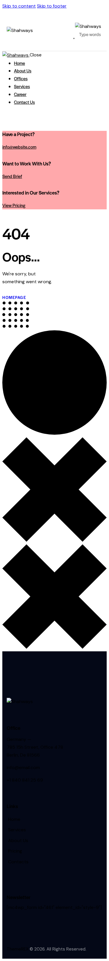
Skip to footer (52, 6)
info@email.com (23, 767)
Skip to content (19, 6)
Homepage (14, 297)
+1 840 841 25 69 (25, 780)
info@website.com (19, 147)
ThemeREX (17, 949)
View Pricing (13, 205)
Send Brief (12, 176)
